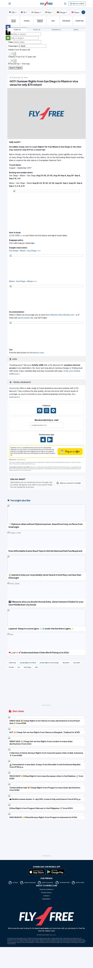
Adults (11, 50)
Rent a (75, 29)
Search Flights (15, 68)
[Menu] (9, 3)
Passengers (13, 46)
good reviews (24, 318)
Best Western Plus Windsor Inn (60, 315)
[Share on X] (8, 32)
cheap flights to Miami (28, 663)
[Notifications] (65, 3)
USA (36, 667)
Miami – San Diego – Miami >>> (23, 281)
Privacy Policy (15, 941)
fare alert (76, 663)
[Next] (83, 12)
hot (18, 667)
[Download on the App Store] (43, 439)
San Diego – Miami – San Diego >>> (25, 251)
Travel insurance (21, 382)
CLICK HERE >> (16, 235)
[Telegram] (53, 410)
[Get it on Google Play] (50, 439)
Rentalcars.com (36, 352)
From (10, 34)
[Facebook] (39, 410)
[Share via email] (8, 37)
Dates (10, 42)
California (12, 663)
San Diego (27, 667)
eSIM (14, 359)
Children (11, 57)
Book (16, 29)
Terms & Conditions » (46, 889)
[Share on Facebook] (8, 27)
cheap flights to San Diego (49, 663)
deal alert (66, 663)
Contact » (46, 896)
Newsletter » (46, 899)
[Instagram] (46, 410)
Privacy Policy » (46, 892)
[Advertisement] (46, 688)
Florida (11, 667)
